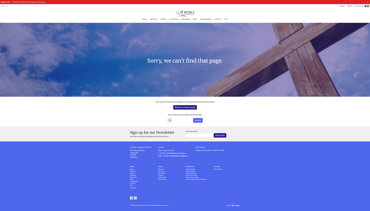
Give (226, 19)
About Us (153, 19)
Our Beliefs (161, 173)
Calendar (133, 188)
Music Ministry (191, 171)
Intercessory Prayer (192, 177)
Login (167, 205)
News (195, 19)
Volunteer (173, 19)
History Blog (162, 179)
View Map (133, 157)
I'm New (160, 175)
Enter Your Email (191, 131)
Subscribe (220, 135)
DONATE (349, 6)
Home (144, 19)
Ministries (185, 19)
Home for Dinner (191, 175)
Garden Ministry (191, 173)
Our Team (161, 171)
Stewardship (205, 19)
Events (163, 19)
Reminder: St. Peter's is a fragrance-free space (28, 2)
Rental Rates (218, 169)
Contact (342, 6)
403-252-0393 (359, 6)
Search (198, 120)
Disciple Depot (190, 169)
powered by (232, 207)
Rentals (217, 166)
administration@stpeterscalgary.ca (175, 156)
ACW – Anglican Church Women (196, 179)
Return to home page (185, 107)
